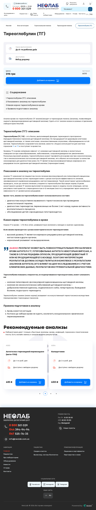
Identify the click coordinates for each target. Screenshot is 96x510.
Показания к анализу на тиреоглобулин (26, 102)
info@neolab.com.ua (19, 439)
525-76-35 (18, 434)
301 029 (22, 9)
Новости (68, 13)
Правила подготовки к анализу (22, 109)
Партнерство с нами (72, 455)
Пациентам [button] (23, 13)
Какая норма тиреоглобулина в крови (25, 105)
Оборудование (59, 13)
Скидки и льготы (40, 451)
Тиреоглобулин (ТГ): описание (21, 98)
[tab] (40, 394)
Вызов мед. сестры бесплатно (46, 455)
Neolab (8, 25)
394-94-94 (19, 429)
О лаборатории (47, 14)
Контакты (82, 13)
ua (87, 14)
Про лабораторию (11, 457)
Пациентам (8, 454)
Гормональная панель (42, 25)
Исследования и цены (9, 14)
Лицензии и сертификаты (74, 451)
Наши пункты (69, 428)
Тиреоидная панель (64, 25)
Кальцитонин (58, 352)
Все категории (23, 25)
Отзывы (75, 13)
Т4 (14, 146)
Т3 (18, 146)
